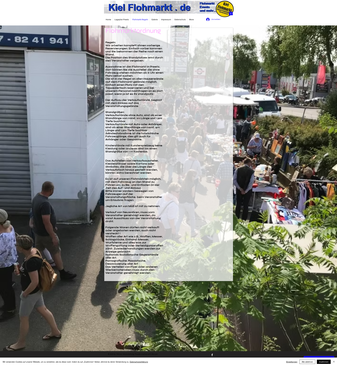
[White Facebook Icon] (212, 355)
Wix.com (154, 354)
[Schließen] (333, 362)
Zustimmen (323, 361)
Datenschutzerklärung (139, 361)
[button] (231, 12)
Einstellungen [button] (291, 361)
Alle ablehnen (307, 361)
